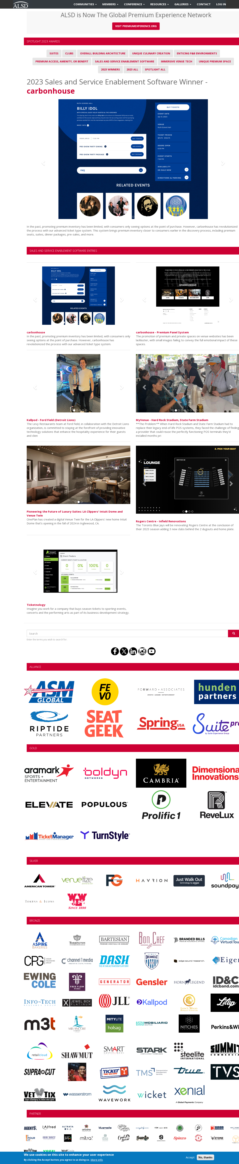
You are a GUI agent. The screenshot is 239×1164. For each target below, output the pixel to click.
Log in (221, 4)
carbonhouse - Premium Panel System (162, 332)
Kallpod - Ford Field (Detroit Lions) (51, 420)
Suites (53, 53)
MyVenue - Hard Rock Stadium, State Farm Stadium (172, 420)
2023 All (132, 69)
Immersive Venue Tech (176, 61)
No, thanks (205, 1157)
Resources (158, 4)
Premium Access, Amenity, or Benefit (61, 61)
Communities (84, 4)
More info (97, 1159)
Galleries (181, 4)
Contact (204, 4)
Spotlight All (155, 69)
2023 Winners (110, 69)
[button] (43, 162)
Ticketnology (36, 605)
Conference (133, 4)
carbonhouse (51, 91)
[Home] (22, 4)
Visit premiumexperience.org (136, 26)
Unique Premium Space (215, 61)
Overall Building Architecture (102, 53)
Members (109, 4)
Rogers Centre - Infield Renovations (161, 521)
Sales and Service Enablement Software (124, 61)
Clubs (69, 53)
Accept (190, 1157)
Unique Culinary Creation (151, 53)
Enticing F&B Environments (197, 53)
